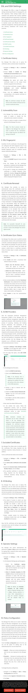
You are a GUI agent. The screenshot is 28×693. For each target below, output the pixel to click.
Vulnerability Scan (8, 34)
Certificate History (8, 32)
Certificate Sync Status (9, 41)
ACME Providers (7, 44)
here (10, 488)
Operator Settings (8, 51)
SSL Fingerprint (7, 36)
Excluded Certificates (9, 46)
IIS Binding (6, 48)
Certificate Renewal (8, 39)
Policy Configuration (9, 53)
